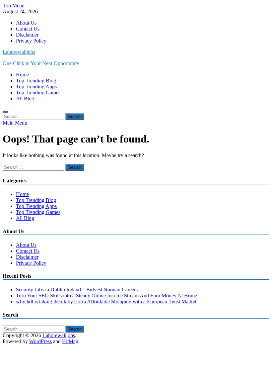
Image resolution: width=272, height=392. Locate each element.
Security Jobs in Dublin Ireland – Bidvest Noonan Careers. (77, 289)
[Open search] (5, 112)
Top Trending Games (38, 92)
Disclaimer (27, 35)
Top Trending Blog (36, 80)
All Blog (25, 98)
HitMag (70, 341)
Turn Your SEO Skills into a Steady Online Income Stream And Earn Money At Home (106, 295)
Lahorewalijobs (19, 52)
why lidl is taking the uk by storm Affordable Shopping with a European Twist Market (106, 301)
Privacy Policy (31, 41)
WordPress (40, 341)
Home (22, 74)
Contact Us (27, 29)
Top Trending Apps (36, 86)
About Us (26, 23)
